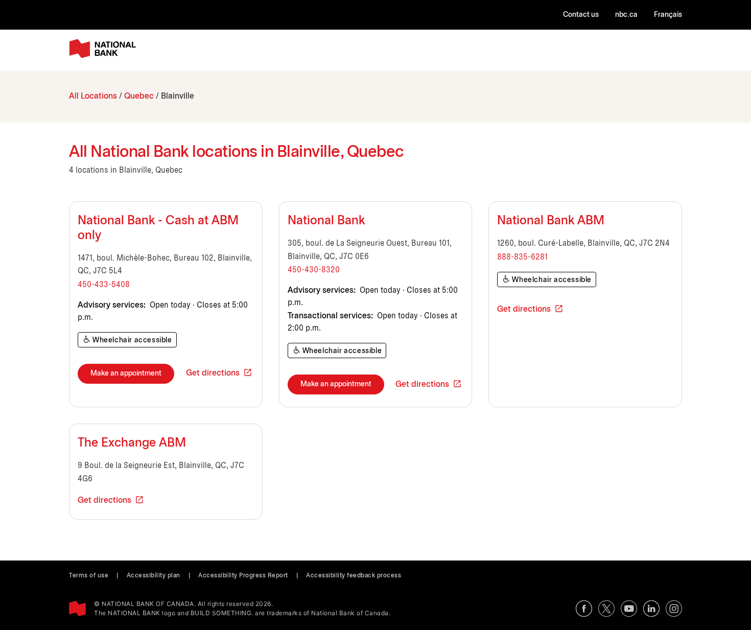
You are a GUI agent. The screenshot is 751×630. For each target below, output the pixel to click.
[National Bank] (104, 48)
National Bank (326, 221)
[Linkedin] (651, 608)
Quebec (139, 96)
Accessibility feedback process (353, 575)
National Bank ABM (550, 221)
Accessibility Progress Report (243, 575)
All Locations (93, 96)
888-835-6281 (522, 257)
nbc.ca (626, 15)
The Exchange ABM (132, 443)
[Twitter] (606, 608)
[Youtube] (629, 608)
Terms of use (88, 575)
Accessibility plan (153, 575)
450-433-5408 (104, 285)
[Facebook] (584, 608)
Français (668, 15)
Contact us (581, 15)
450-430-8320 (314, 270)
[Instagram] (674, 608)
